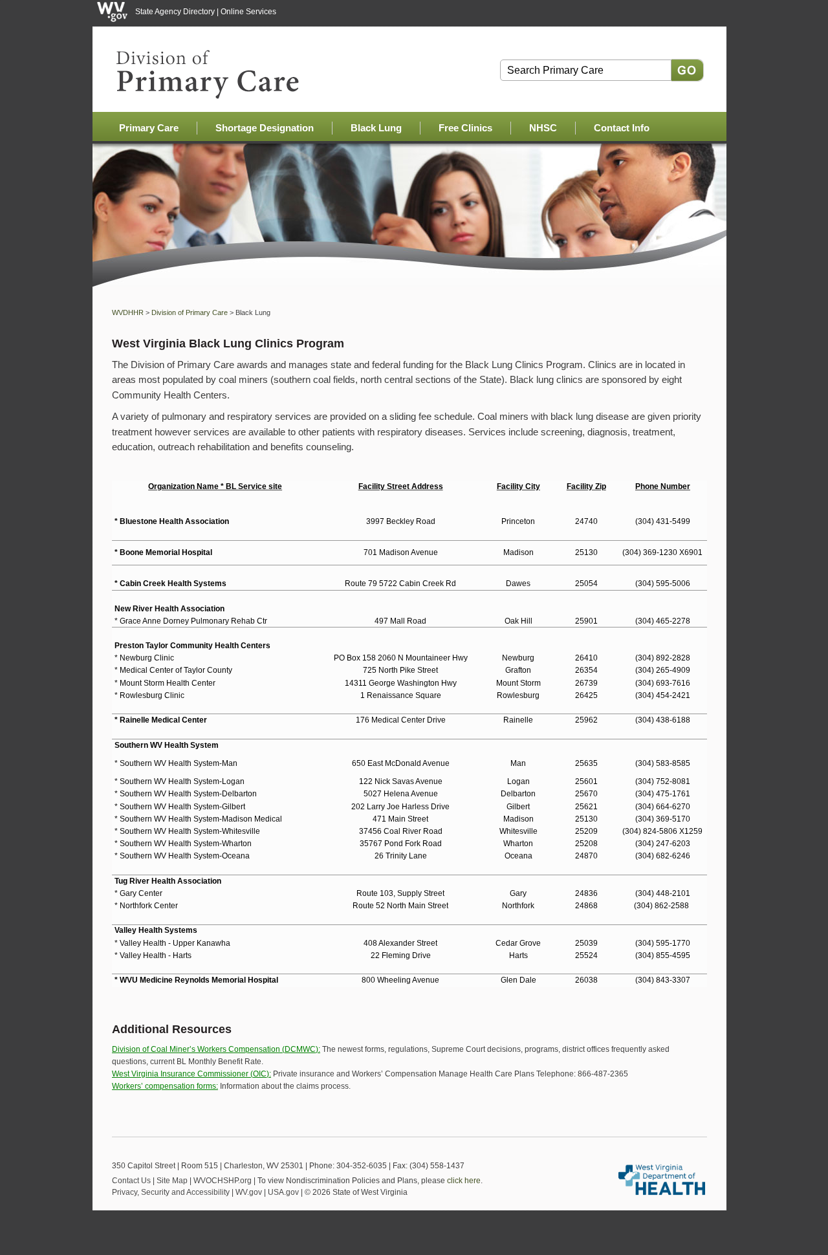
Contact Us (131, 1180)
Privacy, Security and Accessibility (171, 1192)
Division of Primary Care (189, 312)
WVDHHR (128, 312)
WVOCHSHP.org (222, 1180)
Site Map (172, 1180)
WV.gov (248, 1192)
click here (464, 1180)
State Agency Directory (175, 12)
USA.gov (283, 1192)
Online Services (248, 12)
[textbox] (585, 70)
